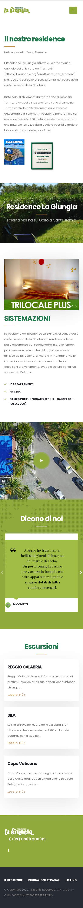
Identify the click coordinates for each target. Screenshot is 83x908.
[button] (73, 10)
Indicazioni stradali (44, 880)
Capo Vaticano (22, 763)
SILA (11, 715)
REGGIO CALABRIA (24, 667)
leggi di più (15, 695)
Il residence (13, 880)
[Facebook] (8, 850)
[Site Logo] (17, 10)
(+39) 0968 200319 (27, 839)
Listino (71, 880)
